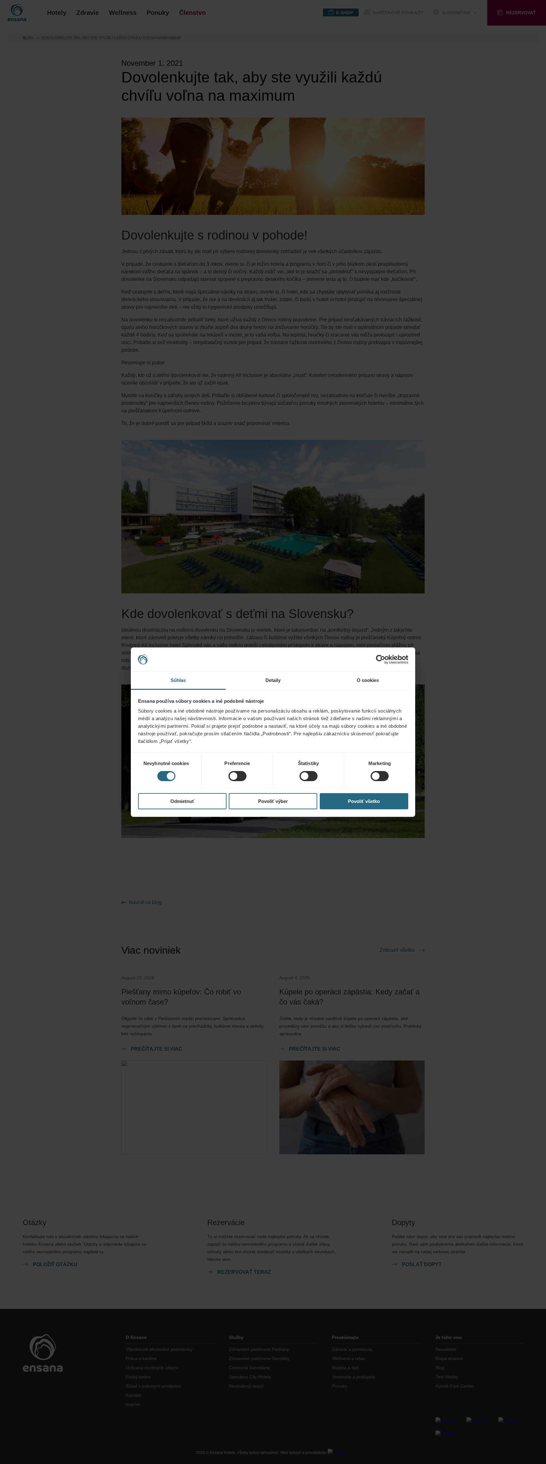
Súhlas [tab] (178, 680)
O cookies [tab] (368, 680)
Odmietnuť (182, 801)
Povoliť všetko (364, 801)
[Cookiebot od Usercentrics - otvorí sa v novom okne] (380, 659)
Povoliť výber (273, 801)
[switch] (237, 776)
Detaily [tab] (273, 680)
